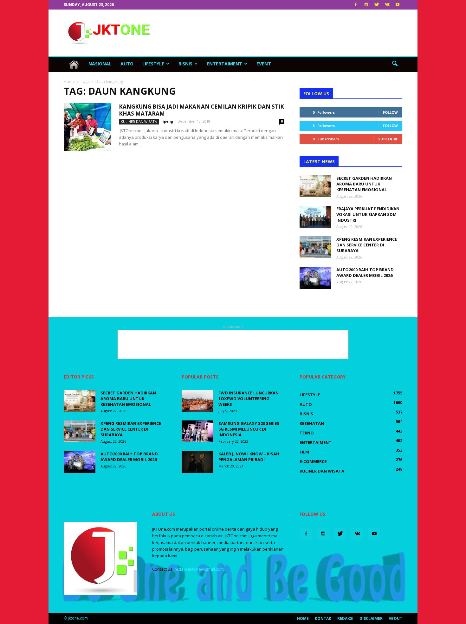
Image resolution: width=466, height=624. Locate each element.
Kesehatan (312, 423)
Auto (126, 64)
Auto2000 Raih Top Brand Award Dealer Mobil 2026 (365, 272)
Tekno (307, 433)
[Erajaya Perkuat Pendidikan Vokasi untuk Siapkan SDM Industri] (315, 217)
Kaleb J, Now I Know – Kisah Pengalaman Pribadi (248, 456)
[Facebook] (355, 5)
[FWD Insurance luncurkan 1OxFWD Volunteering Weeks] (197, 401)
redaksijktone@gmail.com (199, 569)
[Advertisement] (287, 32)
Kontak (323, 618)
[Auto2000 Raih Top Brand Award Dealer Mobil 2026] (315, 278)
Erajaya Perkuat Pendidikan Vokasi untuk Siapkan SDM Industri (367, 214)
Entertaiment (224, 64)
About (395, 618)
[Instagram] (366, 5)
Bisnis (185, 64)
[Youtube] (397, 5)
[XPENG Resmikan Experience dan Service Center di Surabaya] (315, 247)
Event (263, 64)
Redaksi (345, 618)
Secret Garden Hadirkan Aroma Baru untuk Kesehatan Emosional (364, 183)
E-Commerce (313, 461)
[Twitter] (376, 5)
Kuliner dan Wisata (139, 121)
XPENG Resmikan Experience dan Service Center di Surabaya (366, 244)
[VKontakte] (387, 5)
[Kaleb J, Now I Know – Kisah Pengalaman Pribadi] (197, 462)
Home (303, 618)
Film (304, 452)
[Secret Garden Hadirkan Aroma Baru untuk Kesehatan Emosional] (315, 186)
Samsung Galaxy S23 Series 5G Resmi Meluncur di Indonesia (248, 429)
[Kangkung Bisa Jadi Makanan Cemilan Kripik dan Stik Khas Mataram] (87, 127)
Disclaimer (371, 618)
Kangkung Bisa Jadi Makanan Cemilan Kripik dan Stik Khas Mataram (201, 110)
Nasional (100, 64)
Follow (390, 112)
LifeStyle (153, 64)
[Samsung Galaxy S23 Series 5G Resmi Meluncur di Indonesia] (197, 431)
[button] (394, 63)
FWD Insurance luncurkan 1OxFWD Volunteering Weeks (248, 398)
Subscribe (388, 139)
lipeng (167, 121)
